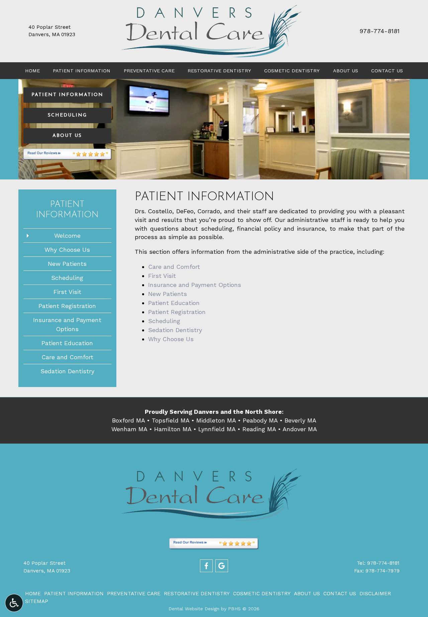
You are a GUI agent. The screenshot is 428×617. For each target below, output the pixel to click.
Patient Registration (177, 311)
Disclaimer (375, 594)
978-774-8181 (379, 30)
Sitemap (36, 601)
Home (32, 70)
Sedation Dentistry (175, 329)
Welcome (67, 235)
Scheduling (164, 320)
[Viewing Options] (14, 603)
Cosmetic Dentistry (292, 70)
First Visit (162, 275)
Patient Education (174, 302)
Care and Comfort (174, 266)
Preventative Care (149, 70)
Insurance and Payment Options (194, 284)
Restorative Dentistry (219, 70)
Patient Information (81, 70)
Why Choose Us (171, 338)
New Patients (167, 293)
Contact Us (387, 70)
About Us (345, 70)
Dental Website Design (194, 608)
